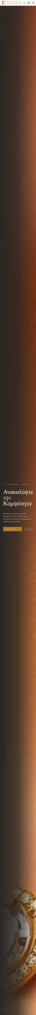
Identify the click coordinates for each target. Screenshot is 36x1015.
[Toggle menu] (33, 3)
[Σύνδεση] (24, 3)
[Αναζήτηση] (20, 3)
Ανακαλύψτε (11, 529)
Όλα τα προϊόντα (28, 528)
